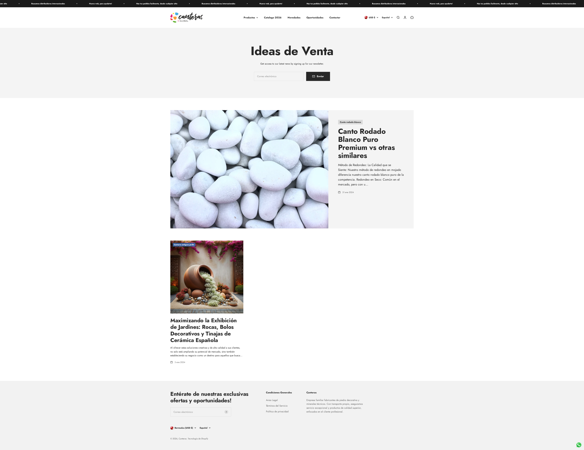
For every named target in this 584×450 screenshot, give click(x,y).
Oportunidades (314, 17)
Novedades (294, 17)
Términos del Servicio (277, 405)
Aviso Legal (272, 400)
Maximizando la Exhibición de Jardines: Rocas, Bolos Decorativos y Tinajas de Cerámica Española (203, 330)
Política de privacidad (277, 411)
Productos (249, 17)
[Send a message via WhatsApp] (578, 444)
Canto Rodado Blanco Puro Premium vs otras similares (366, 143)
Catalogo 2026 (273, 17)
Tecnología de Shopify (198, 438)
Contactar (334, 17)
